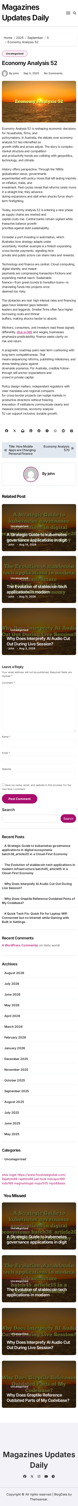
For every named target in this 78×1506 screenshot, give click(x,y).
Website (6, 769)
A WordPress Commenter (20, 945)
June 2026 (12, 994)
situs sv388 (24, 332)
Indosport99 (56, 1179)
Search (8, 809)
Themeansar (38, 1499)
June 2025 (12, 1123)
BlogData (60, 1494)
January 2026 (14, 1048)
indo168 (7, 1183)
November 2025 (16, 1069)
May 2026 (12, 1005)
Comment (8, 682)
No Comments (53, 73)
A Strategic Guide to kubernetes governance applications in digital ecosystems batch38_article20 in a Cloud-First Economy (36, 850)
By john (14, 73)
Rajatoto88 (9, 1179)
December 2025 (16, 1059)
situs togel (9, 1175)
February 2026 (15, 1037)
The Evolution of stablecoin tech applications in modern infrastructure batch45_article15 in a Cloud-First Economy (38, 869)
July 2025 (11, 1112)
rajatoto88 (25, 1179)
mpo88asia (57, 1183)
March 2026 (13, 1026)
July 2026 (11, 984)
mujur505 (41, 1183)
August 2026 (14, 973)
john (51, 473)
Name (6, 736)
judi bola (40, 1179)
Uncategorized (14, 53)
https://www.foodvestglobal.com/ (41, 1175)
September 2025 (16, 1091)
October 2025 (14, 1080)
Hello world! (52, 945)
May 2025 (12, 1134)
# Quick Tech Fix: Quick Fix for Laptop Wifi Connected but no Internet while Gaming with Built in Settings (35, 918)
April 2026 (12, 1016)
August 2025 (14, 1102)
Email (6, 752)
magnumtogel (24, 1183)
